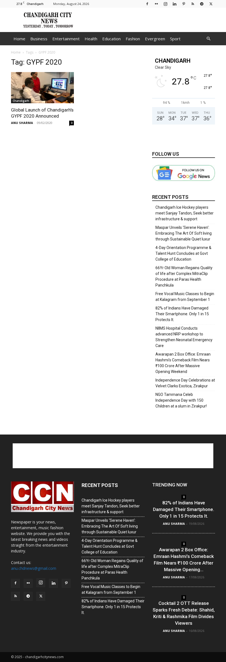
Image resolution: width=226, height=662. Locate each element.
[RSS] (193, 3)
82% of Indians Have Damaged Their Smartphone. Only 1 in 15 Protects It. (182, 314)
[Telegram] (202, 3)
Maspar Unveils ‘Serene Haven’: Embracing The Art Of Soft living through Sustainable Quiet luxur (183, 233)
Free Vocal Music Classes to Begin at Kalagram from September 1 (184, 297)
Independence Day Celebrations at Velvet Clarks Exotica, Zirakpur (185, 383)
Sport (175, 38)
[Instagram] (165, 3)
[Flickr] (156, 3)
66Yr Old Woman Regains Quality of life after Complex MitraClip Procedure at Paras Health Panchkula (183, 276)
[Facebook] (147, 3)
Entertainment (66, 38)
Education (111, 38)
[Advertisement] (150, 20)
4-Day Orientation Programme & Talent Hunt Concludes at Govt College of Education (183, 253)
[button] (208, 38)
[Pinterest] (183, 3)
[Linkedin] (174, 3)
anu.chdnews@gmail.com (33, 568)
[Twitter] (211, 3)
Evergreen (155, 38)
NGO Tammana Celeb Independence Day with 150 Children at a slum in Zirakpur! (181, 400)
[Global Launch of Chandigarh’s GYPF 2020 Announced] (42, 87)
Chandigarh (21, 101)
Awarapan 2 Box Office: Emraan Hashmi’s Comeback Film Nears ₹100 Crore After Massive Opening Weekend (183, 363)
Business (38, 38)
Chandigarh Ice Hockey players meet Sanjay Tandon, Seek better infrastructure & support (184, 213)
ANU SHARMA (22, 123)
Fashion (133, 38)
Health (91, 38)
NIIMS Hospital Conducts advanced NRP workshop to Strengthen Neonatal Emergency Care (183, 337)
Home (19, 38)
